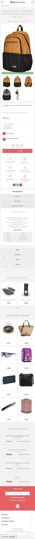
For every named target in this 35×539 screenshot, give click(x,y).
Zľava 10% (18, 196)
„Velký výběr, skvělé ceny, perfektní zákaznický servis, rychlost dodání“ (17, 436)
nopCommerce (20, 528)
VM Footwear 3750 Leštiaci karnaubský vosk (8, 339)
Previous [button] (2, 278)
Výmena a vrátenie (10, 160)
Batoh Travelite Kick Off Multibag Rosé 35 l (26, 417)
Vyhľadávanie (33, 5)
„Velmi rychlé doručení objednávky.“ (17, 450)
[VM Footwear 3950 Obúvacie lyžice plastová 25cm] (8, 406)
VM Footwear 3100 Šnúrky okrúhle (9, 300)
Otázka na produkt (17, 206)
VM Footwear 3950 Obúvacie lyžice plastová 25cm (8, 417)
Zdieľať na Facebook (14, 185)
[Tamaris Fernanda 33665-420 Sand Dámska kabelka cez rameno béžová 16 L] (26, 328)
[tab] (17, 191)
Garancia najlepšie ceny (13, 145)
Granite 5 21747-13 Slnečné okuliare (8, 365)
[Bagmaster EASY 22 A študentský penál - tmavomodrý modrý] (8, 379)
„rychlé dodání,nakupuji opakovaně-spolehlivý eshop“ (18, 463)
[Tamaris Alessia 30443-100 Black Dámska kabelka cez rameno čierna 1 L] (26, 379)
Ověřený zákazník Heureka (23, 441)
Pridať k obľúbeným (17, 145)
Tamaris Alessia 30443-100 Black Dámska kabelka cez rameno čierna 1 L (26, 391)
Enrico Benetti (10, 124)
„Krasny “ (17, 477)
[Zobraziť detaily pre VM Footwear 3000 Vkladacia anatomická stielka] (26, 290)
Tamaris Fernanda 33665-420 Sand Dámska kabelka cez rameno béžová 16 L (26, 340)
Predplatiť (14, 500)
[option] (9, 294)
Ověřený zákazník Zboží (24, 454)
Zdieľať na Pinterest (21, 185)
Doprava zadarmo (10, 169)
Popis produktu (17, 191)
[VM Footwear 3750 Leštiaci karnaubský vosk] (8, 328)
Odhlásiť (23, 500)
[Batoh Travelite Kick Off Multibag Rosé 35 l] (26, 406)
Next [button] (32, 278)
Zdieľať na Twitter (17, 185)
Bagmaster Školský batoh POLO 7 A (26, 365)
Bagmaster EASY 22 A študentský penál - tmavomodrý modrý (8, 390)
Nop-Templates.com (20, 530)
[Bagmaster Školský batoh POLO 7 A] (26, 354)
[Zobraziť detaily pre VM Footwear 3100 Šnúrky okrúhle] (9, 290)
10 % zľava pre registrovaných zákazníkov (17, 73)
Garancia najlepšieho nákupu (24, 160)
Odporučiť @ (22, 145)
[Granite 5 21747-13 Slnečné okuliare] (8, 354)
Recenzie (17, 201)
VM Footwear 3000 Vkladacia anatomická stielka (26, 300)
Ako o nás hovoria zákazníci (17, 429)
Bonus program (24, 169)
